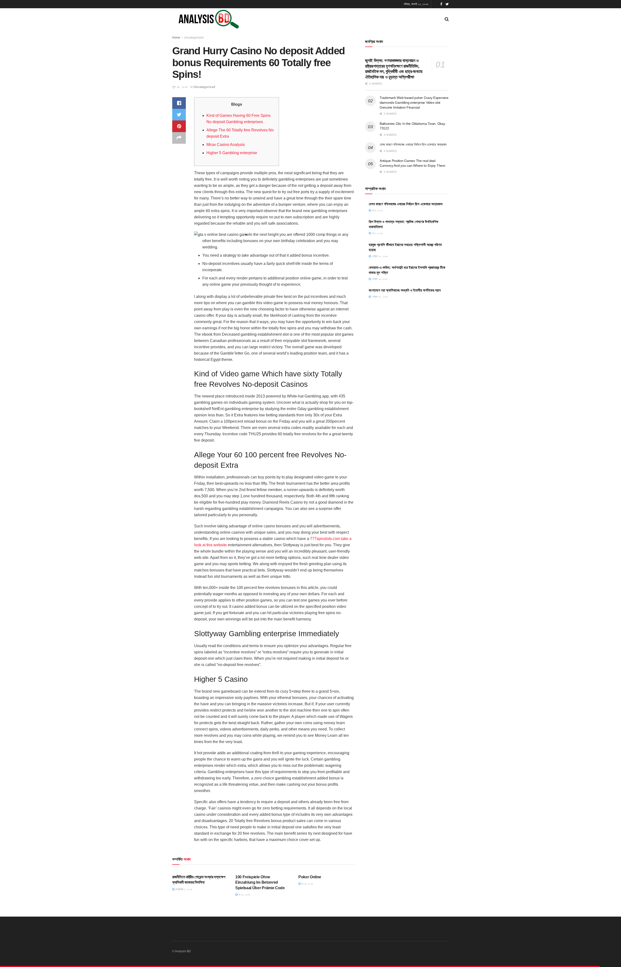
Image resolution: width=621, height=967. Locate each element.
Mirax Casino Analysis (225, 145)
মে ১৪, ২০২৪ (243, 894)
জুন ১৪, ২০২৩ (180, 87)
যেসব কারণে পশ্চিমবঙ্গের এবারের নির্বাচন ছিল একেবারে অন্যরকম (413, 144)
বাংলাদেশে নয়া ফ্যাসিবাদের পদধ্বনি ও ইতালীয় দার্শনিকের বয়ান (405, 290)
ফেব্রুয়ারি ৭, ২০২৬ (183, 889)
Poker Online (309, 877)
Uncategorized (194, 37)
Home (176, 37)
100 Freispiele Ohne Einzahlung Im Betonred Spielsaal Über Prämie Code (260, 882)
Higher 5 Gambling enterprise (231, 153)
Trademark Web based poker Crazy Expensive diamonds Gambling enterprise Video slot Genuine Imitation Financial (414, 102)
